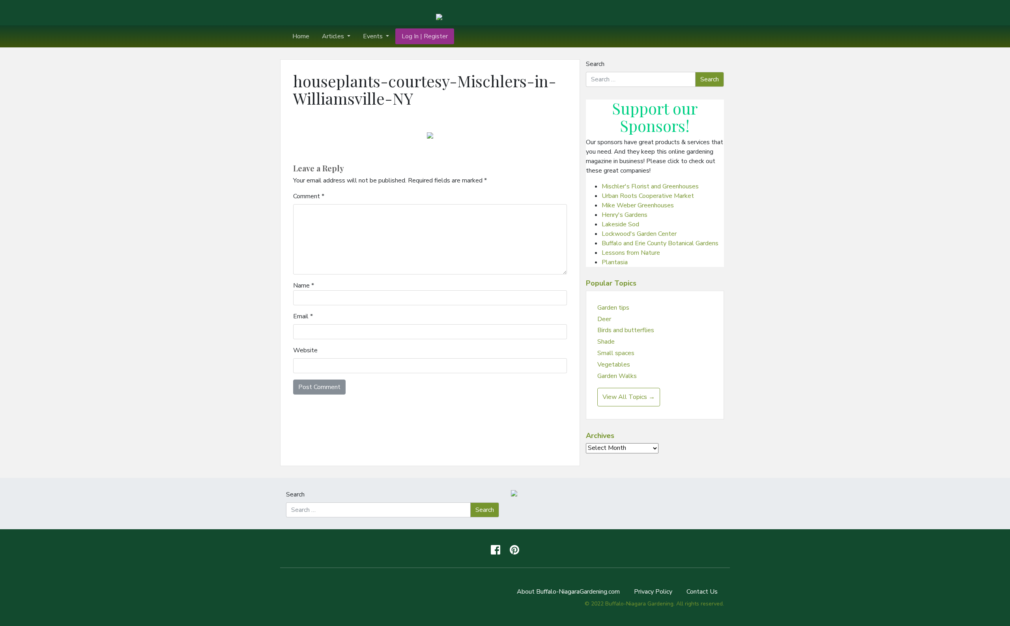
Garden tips (613, 307)
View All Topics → (628, 397)
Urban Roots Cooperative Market (648, 196)
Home (300, 36)
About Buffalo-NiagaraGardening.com (568, 591)
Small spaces (615, 353)
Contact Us (702, 591)
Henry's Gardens (624, 215)
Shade (606, 341)
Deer (604, 319)
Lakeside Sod (620, 224)
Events (373, 36)
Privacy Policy (653, 591)
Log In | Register (425, 36)
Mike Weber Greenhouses (638, 205)
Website (305, 350)
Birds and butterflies (625, 330)
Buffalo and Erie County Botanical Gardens (660, 243)
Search (595, 64)
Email (303, 316)
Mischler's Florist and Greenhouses (650, 186)
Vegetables (613, 364)
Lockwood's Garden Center (639, 233)
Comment (308, 196)
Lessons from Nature (631, 252)
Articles (334, 36)
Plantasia (615, 262)
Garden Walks (617, 376)
